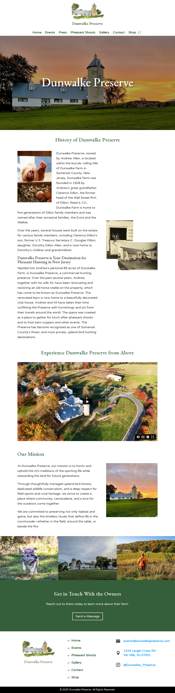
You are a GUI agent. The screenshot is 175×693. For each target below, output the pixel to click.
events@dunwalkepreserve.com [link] (147, 641)
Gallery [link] (104, 32)
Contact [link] (119, 32)
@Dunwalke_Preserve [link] (140, 665)
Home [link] (36, 32)
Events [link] (50, 32)
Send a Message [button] (87, 616)
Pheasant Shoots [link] (83, 32)
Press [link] (63, 32)
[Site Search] (139, 32)
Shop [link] (132, 32)
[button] (171, 668)
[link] (87, 11)
